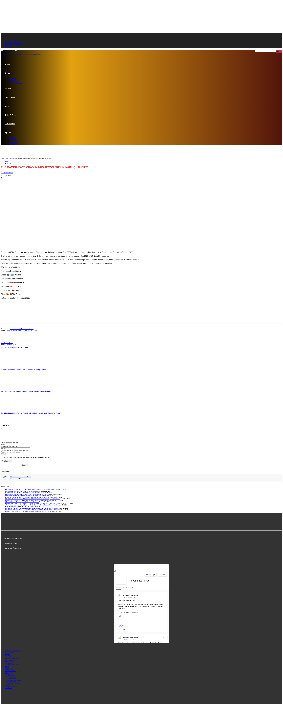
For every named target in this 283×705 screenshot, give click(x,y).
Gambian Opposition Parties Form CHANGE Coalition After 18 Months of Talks (30, 413)
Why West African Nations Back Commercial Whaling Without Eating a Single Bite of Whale (32, 499)
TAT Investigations (10, 678)
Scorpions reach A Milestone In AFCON (21, 329)
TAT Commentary (10, 671)
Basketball (13, 139)
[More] (28, 182)
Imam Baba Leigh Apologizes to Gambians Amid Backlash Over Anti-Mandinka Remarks (31, 509)
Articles (8, 89)
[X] (12, 182)
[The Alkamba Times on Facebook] (121, 579)
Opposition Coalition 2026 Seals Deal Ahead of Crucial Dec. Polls (25, 496)
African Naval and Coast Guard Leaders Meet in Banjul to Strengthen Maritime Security (31, 505)
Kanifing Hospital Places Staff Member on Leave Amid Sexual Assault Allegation (29, 500)
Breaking (13, 78)
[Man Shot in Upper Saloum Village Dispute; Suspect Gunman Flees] (13, 388)
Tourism (7, 685)
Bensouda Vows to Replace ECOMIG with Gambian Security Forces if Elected (28, 497)
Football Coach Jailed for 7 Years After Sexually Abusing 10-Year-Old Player (28, 511)
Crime (7, 668)
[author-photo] (6, 341)
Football (13, 141)
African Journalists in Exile (13, 43)
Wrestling (13, 144)
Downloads (8, 46)
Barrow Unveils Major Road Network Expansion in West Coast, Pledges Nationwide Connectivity (34, 503)
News (7, 73)
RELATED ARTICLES (7, 348)
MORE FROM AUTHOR (21, 348)
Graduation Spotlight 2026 (13, 44)
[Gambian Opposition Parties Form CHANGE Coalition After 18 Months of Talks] (13, 410)
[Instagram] (13, 559)
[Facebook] (4, 182)
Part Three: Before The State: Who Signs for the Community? (23, 492)
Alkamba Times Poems (12, 664)
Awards (7, 654)
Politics (8, 106)
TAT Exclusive (9, 674)
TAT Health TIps (10, 675)
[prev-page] (2, 417)
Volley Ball (13, 143)
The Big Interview (10, 681)
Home (7, 64)
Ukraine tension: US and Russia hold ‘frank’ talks (22, 330)
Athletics (13, 138)
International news (16, 83)
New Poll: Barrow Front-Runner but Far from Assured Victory (23, 491)
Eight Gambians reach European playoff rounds (19, 506)
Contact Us (8, 47)
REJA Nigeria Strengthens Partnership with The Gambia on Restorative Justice (28, 494)
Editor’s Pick (10, 115)
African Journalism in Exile (20, 477)
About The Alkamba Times (13, 41)
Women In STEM (10, 686)
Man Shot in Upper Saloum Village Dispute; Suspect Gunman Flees (26, 391)
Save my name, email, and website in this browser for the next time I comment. (26, 458)
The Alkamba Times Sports (13, 680)
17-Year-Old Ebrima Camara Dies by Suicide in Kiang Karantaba (25, 369)
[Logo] (8, 54)
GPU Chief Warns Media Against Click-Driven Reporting (22, 502)
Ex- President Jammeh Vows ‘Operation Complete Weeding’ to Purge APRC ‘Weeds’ (30, 489)
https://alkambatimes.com (8, 344)
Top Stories (10, 97)
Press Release (15, 80)
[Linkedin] (20, 182)
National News (15, 81)
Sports (8, 133)
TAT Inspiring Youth (11, 677)
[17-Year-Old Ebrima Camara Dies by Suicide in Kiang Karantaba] (13, 366)
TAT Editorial (9, 672)
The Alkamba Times (7, 173)
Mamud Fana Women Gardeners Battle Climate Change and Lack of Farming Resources (31, 508)
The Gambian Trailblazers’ (13, 683)
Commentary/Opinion (11, 658)
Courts (7, 666)
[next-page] (6, 417)
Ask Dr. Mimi (10, 124)
